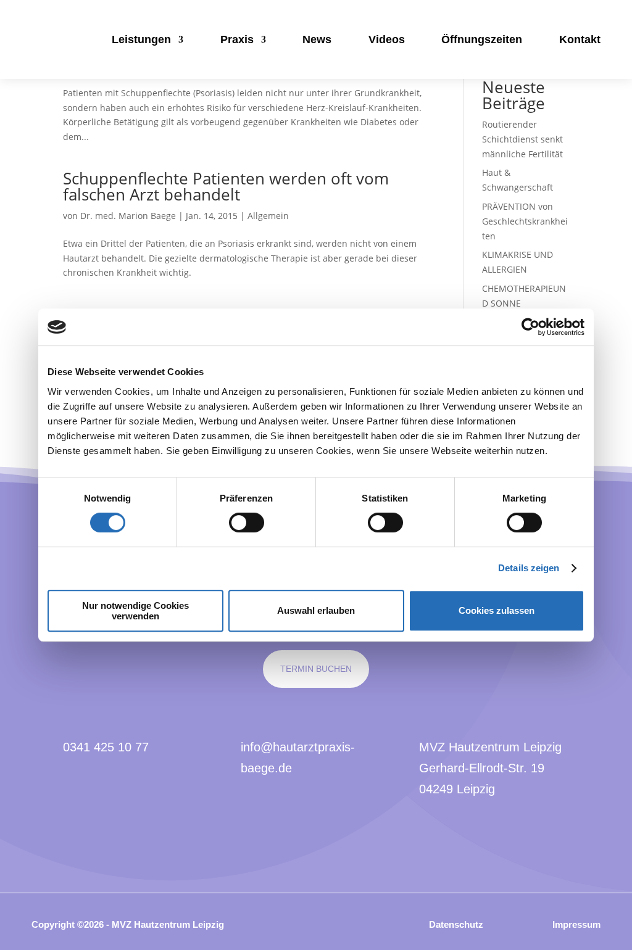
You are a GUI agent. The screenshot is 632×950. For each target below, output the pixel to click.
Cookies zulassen (496, 610)
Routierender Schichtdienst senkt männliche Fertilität (522, 139)
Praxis (237, 39)
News (316, 39)
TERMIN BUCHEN (316, 669)
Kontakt (580, 39)
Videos (386, 39)
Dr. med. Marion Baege (128, 215)
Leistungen (141, 39)
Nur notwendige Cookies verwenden (135, 610)
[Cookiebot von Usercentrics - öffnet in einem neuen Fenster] (530, 327)
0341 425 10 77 (106, 747)
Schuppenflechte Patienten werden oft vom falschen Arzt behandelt (226, 186)
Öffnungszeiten (481, 39)
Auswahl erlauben (316, 610)
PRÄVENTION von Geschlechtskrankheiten (525, 221)
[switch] (246, 522)
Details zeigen (528, 568)
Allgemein (268, 215)
